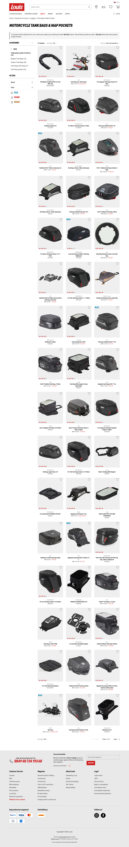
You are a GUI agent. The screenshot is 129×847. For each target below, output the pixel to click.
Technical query (14, 781)
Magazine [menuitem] (59, 14)
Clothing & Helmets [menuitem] (15, 14)
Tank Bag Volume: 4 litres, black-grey (78, 168)
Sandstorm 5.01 (107, 730)
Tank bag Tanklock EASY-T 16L (107, 342)
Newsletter (12, 787)
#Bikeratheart (42, 787)
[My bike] (103, 7)
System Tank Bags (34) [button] (18, 62)
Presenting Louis (71, 775)
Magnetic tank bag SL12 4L (79, 514)
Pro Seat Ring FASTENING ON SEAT (50, 514)
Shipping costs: (55, 839)
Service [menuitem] (67, 14)
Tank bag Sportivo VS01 (79, 342)
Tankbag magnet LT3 (50, 126)
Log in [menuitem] (118, 14)
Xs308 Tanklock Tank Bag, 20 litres (107, 644)
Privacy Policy (99, 781)
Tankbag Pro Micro (50, 342)
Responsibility (70, 787)
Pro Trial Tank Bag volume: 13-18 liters (79, 472)
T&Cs (96, 778)
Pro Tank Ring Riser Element (50, 686)
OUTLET (17, 102)
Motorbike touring (43, 790)
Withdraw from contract (17, 799)
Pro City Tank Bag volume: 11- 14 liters (79, 298)
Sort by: (103, 43)
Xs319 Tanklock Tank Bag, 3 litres (107, 212)
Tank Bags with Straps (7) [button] (19, 66)
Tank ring (50, 730)
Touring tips (42, 778)
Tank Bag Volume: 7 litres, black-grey (50, 212)
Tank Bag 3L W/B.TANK (50, 644)
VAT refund (69, 784)
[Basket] (118, 7)
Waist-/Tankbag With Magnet (106, 472)
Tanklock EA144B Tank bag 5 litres (50, 557)
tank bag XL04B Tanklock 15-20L (78, 730)
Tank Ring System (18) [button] (18, 69)
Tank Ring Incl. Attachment (79, 82)
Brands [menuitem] (50, 14)
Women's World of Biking (46, 775)
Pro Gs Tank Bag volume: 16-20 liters (50, 602)
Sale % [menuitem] (42, 14)
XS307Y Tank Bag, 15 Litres (107, 602)
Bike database (14, 784)
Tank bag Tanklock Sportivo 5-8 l (78, 212)
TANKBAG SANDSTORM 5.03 (78, 602)
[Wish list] (111, 7)
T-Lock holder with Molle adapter (78, 644)
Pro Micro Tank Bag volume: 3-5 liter (78, 126)
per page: (50, 43)
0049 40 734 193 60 (28, 761)
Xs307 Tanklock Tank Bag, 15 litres (50, 384)
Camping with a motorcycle (47, 799)
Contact (11, 775)
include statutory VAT (64, 837)
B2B (10, 778)
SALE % (17, 97)
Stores (68, 778)
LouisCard (12, 793)
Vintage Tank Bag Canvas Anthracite (107, 298)
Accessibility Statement (102, 790)
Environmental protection (102, 793)
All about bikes (42, 793)
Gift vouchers (13, 790)
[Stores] (96, 7)
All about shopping (72, 781)
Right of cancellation (101, 784)
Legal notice (98, 775)
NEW (16, 92)
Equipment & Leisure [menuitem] (31, 14)
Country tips (42, 781)
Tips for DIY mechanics (45, 784)
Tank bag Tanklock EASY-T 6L (107, 126)
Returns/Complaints (16, 796)
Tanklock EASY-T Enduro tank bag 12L (50, 168)
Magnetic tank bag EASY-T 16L (107, 384)
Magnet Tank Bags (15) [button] (18, 59)
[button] (117, 2)
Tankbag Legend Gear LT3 (50, 472)
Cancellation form (100, 787)
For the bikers (42, 796)
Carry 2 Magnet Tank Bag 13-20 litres (50, 428)
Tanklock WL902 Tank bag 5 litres (78, 686)
